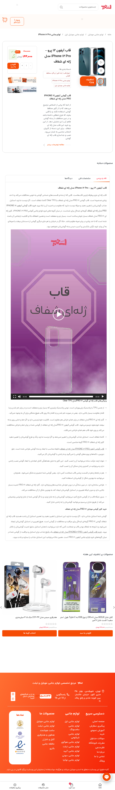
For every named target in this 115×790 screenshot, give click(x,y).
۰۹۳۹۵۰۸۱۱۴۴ (42, 696)
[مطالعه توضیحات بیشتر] (44, 145)
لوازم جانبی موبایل (95, 34)
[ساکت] (19, 398)
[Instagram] (13, 694)
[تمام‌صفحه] (14, 398)
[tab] (101, 178)
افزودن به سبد (13, 66)
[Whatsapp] (13, 698)
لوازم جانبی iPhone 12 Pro (49, 34)
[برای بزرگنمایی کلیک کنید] (101, 70)
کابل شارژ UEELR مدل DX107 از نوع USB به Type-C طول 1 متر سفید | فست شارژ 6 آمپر (86, 619)
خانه (109, 34)
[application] (59, 314)
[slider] (61, 396)
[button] (17, 5)
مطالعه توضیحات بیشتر (55, 145)
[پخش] (102, 398)
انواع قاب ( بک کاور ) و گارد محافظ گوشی (58, 74)
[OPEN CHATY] (107, 777)
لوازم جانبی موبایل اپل (74, 34)
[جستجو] (61, 7)
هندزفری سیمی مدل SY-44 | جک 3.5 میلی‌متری (36, 617)
